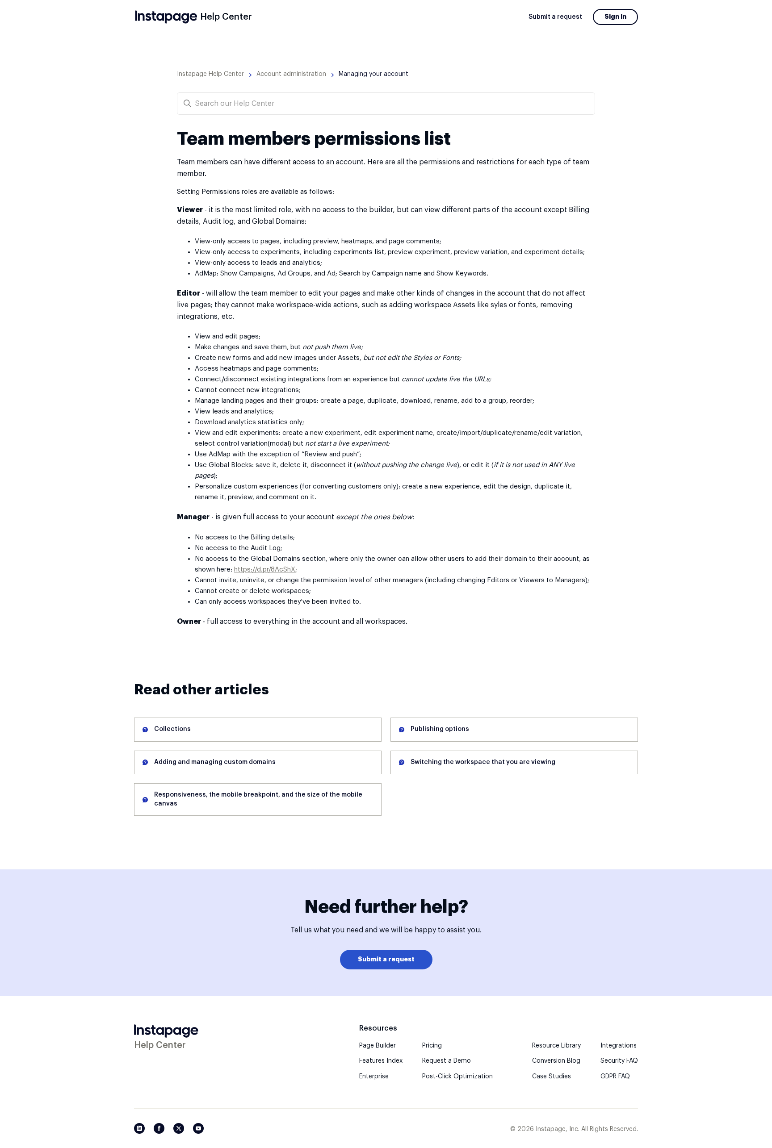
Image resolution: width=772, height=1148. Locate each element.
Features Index (381, 1061)
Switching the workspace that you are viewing (483, 762)
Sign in (615, 16)
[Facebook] (159, 1128)
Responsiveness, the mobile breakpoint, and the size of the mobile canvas (258, 799)
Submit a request (555, 17)
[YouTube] (198, 1128)
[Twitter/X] (178, 1128)
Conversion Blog (556, 1061)
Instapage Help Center (210, 74)
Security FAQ (619, 1061)
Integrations (618, 1046)
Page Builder (377, 1046)
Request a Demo (446, 1061)
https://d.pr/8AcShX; (265, 569)
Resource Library (556, 1046)
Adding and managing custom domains (215, 762)
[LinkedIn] (139, 1128)
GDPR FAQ (615, 1076)
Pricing (432, 1046)
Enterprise (374, 1076)
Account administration (291, 74)
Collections (172, 729)
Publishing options (440, 729)
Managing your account (373, 74)
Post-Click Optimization (457, 1076)
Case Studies (551, 1076)
